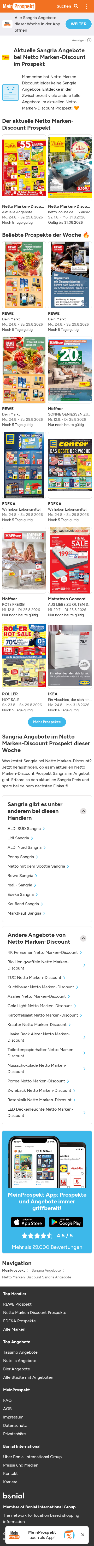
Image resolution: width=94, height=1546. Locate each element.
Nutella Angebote (19, 1360)
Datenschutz (15, 1425)
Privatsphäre (14, 1433)
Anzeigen (79, 40)
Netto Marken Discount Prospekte (34, 1312)
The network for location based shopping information (41, 1518)
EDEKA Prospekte (19, 1320)
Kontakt (10, 1473)
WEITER (78, 23)
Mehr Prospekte (47, 722)
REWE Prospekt (17, 1304)
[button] (86, 6)
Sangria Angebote (46, 1270)
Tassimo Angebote (20, 1352)
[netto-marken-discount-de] (5, 57)
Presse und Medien (20, 1465)
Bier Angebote (16, 1368)
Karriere (10, 1481)
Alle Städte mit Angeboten (28, 1377)
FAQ (7, 1400)
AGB (7, 1408)
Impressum (13, 1417)
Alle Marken (14, 1329)
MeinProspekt (13, 1270)
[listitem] (24, 179)
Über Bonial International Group (32, 1456)
